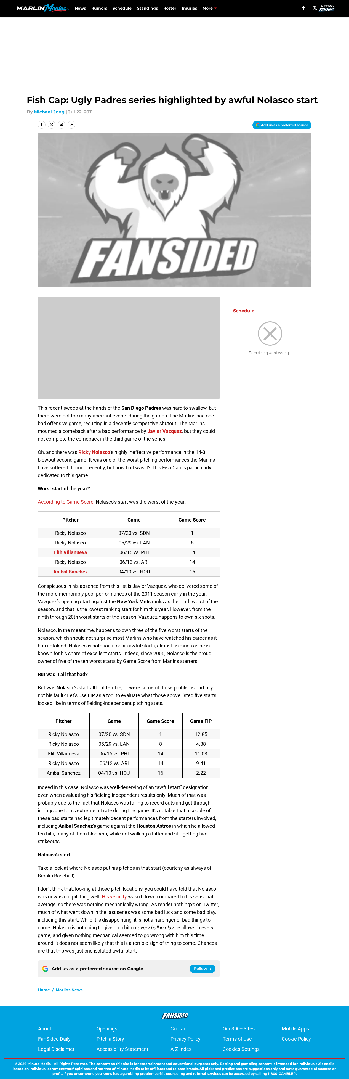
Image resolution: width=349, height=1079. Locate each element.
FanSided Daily (54, 1039)
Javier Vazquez (164, 431)
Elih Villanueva (70, 552)
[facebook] (303, 8)
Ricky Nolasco (94, 452)
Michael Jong (49, 112)
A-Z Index (180, 1049)
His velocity (114, 897)
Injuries (189, 8)
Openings (107, 1029)
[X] (315, 8)
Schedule (122, 8)
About (44, 1029)
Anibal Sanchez (70, 572)
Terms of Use (237, 1039)
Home (44, 989)
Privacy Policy (185, 1039)
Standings (147, 8)
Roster (169, 8)
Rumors (99, 8)
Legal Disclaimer (56, 1049)
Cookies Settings (241, 1049)
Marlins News (69, 989)
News (80, 8)
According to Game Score (66, 502)
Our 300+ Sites (239, 1029)
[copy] (71, 125)
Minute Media (39, 1064)
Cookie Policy (296, 1039)
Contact (179, 1029)
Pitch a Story (110, 1039)
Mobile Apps (295, 1029)
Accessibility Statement (122, 1049)
